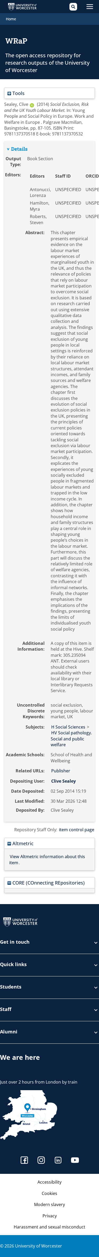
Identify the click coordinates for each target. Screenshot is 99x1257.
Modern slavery (49, 1204)
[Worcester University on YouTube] (74, 1161)
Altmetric (22, 843)
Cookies (49, 1193)
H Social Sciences (68, 727)
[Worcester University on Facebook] (24, 1161)
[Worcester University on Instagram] (41, 1161)
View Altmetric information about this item (47, 859)
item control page (76, 830)
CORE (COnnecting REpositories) (48, 882)
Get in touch (15, 942)
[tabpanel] (49, 481)
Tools (18, 93)
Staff (5, 1009)
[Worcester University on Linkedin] (58, 1161)
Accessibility (49, 1182)
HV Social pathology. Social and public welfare (71, 739)
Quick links (13, 964)
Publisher (60, 771)
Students (10, 987)
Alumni (8, 1032)
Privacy (50, 1216)
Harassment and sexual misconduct (49, 1227)
